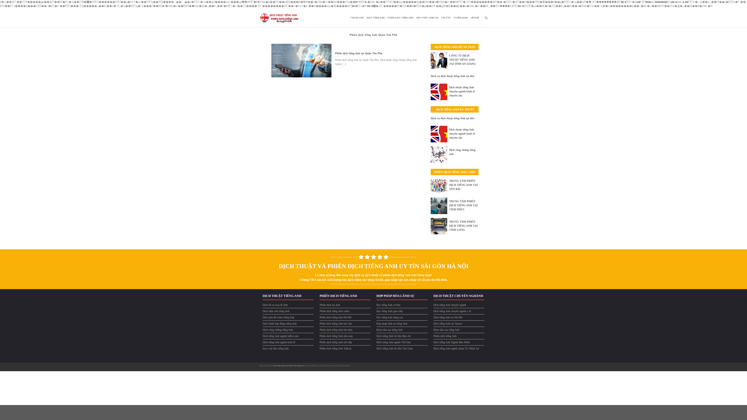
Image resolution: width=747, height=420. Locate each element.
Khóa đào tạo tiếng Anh (389, 329)
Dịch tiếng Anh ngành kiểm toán (280, 336)
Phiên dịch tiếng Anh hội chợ (336, 323)
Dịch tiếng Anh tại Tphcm (447, 323)
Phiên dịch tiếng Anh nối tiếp (336, 342)
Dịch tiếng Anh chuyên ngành (449, 305)
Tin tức (446, 18)
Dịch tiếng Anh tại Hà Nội (447, 317)
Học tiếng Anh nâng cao (389, 317)
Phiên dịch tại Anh (330, 305)
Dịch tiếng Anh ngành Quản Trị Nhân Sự (456, 348)
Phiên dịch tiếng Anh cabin (334, 311)
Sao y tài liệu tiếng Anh (276, 348)
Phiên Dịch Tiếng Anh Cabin (455, 172)
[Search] (486, 17)
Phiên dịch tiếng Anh (400, 18)
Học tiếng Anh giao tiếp (389, 311)
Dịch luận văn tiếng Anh (276, 311)
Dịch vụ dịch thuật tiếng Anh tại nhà (452, 76)
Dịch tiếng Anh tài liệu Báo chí (393, 336)
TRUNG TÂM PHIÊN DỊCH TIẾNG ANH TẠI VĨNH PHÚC (463, 205)
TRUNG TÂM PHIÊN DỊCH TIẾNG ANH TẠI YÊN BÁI (463, 185)
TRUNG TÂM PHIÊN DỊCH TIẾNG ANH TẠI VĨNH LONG (463, 225)
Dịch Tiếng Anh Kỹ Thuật (455, 109)
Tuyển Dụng (460, 18)
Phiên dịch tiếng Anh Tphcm (335, 348)
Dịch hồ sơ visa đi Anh (275, 305)
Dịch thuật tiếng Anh (281, 366)
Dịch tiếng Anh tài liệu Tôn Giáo (394, 348)
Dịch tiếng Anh (375, 18)
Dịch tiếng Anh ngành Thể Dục (393, 342)
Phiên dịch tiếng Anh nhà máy (336, 336)
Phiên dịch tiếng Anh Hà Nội (336, 317)
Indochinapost (344, 366)
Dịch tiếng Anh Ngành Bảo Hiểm (451, 342)
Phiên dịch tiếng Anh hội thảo (336, 329)
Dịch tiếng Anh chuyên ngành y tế (452, 311)
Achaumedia (322, 366)
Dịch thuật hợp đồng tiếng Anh (280, 323)
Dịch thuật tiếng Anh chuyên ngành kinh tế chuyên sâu (462, 91)
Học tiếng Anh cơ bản (388, 305)
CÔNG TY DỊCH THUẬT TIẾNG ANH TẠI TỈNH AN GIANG (462, 59)
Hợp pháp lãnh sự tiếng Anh (391, 323)
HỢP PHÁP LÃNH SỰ (427, 18)
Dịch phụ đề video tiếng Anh (278, 317)
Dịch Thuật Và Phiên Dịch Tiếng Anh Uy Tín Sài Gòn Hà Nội (373, 266)
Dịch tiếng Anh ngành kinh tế (279, 342)
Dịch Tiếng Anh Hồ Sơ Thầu (455, 47)
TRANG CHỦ (357, 18)
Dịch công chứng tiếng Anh (278, 329)
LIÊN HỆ (475, 18)
